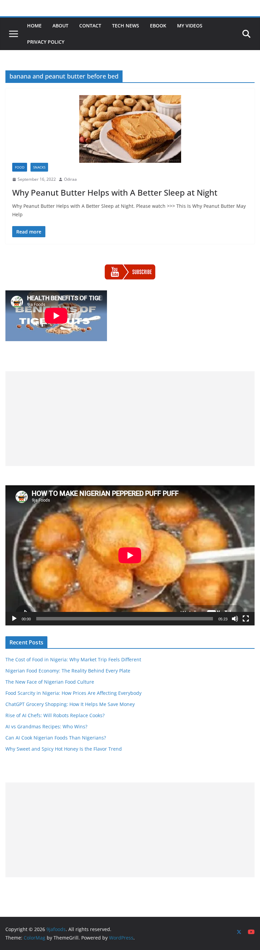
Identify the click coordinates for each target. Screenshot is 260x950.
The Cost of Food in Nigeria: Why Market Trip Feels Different (73, 659)
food (19, 167)
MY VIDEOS (189, 25)
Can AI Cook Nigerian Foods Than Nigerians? (55, 737)
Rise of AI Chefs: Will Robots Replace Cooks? (55, 715)
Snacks (39, 167)
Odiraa (70, 179)
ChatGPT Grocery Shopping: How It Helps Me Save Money (70, 704)
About (60, 25)
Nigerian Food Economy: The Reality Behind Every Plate (67, 670)
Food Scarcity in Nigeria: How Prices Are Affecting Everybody (73, 693)
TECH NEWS (125, 25)
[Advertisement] (130, 418)
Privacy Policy (45, 42)
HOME (34, 25)
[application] (130, 555)
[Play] (14, 618)
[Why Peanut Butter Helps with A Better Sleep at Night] (130, 129)
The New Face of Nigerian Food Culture (49, 682)
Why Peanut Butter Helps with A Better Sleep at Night (114, 192)
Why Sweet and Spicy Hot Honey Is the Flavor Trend (63, 749)
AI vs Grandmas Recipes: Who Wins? (46, 726)
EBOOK (158, 25)
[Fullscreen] (245, 618)
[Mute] (235, 618)
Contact (90, 25)
